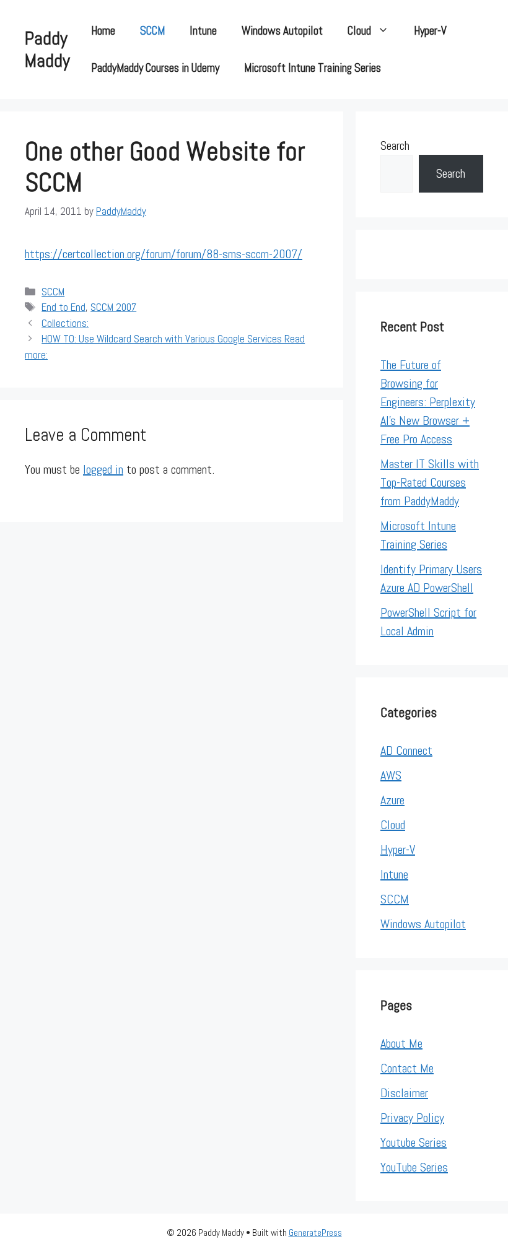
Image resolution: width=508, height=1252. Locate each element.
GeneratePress (315, 1232)
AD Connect (406, 750)
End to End (63, 307)
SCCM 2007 (113, 307)
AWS (390, 775)
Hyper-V (430, 30)
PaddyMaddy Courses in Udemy (155, 68)
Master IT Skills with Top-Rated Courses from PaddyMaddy (429, 482)
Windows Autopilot (282, 30)
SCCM (152, 30)
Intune (203, 30)
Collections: (65, 323)
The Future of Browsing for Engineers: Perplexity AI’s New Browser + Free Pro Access (427, 402)
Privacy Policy (412, 1118)
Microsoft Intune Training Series (312, 68)
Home (103, 30)
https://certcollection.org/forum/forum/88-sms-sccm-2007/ (163, 254)
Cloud (359, 30)
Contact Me (407, 1068)
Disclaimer (404, 1093)
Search (394, 145)
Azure (392, 800)
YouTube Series (414, 1167)
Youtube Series (413, 1142)
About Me (401, 1043)
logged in (103, 469)
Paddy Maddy (47, 49)
